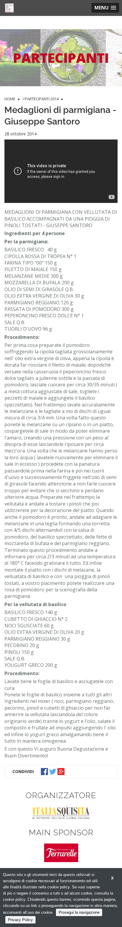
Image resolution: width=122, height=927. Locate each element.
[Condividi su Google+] (61, 771)
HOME (9, 98)
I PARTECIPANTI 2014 (41, 98)
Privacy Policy (20, 920)
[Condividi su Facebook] (45, 771)
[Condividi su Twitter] (53, 771)
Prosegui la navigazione (79, 912)
